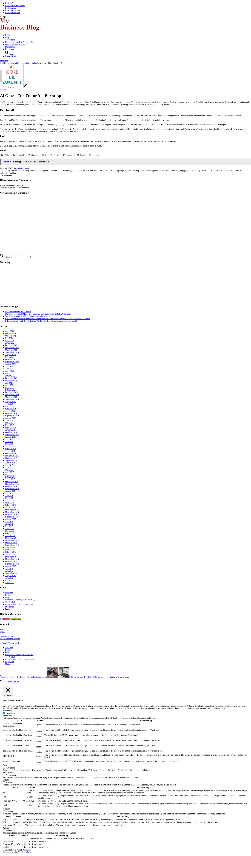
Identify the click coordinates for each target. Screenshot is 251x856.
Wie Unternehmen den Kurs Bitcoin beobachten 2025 (27, 316)
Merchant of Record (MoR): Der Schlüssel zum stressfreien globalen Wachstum (38, 314)
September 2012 (12, 573)
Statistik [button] (6, 780)
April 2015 (9, 528)
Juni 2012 (9, 578)
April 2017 (9, 472)
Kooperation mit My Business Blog (20, 600)
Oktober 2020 (11, 397)
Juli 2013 (9, 568)
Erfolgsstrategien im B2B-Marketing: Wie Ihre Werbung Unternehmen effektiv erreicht (41, 321)
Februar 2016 (10, 505)
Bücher (3, 89)
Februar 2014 (10, 552)
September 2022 (12, 362)
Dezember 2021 (11, 378)
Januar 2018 (10, 451)
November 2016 (12, 484)
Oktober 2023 (11, 350)
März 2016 (9, 503)
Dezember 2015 (11, 510)
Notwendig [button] (7, 710)
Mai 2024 (9, 338)
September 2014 (12, 545)
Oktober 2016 (11, 486)
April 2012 (9, 583)
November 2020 (12, 394)
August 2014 (10, 547)
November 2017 (12, 456)
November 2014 (12, 540)
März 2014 (9, 550)
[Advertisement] (78, 284)
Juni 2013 (9, 571)
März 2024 (9, 340)
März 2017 (9, 474)
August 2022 (10, 364)
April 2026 (9, 331)
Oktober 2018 (11, 432)
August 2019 (10, 418)
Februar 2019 (10, 427)
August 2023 (10, 354)
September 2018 (12, 434)
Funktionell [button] (7, 765)
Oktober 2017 (11, 458)
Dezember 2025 (11, 333)
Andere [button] (6, 828)
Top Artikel (10, 602)
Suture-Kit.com (6, 636)
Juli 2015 (9, 521)
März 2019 (9, 425)
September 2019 (12, 416)
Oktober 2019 (11, 413)
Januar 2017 (10, 479)
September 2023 (12, 352)
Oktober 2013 (11, 561)
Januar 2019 (10, 430)
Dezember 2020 (11, 392)
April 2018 (9, 446)
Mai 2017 (9, 470)
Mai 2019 (9, 423)
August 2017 (10, 463)
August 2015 (10, 519)
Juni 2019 (9, 420)
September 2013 (12, 564)
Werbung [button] (6, 809)
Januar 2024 (10, 343)
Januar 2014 (10, 554)
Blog (7, 597)
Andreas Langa (22, 168)
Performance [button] (8, 772)
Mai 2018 (9, 444)
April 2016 (9, 500)
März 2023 (9, 357)
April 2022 (9, 371)
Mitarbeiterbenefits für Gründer (18, 311)
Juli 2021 (9, 383)
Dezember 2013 (11, 557)
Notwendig (10, 713)
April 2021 (9, 385)
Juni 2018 (9, 441)
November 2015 (12, 512)
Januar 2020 (10, 411)
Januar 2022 (10, 376)
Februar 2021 (10, 390)
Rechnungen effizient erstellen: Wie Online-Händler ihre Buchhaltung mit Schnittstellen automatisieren (47, 318)
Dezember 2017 (11, 453)
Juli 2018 (9, 439)
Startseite (4, 61)
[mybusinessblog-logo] (19, 31)
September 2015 (12, 517)
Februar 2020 (10, 409)
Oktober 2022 (11, 359)
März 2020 (9, 406)
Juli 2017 (9, 465)
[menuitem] (128, 35)
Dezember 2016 (11, 481)
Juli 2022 (9, 366)
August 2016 (10, 491)
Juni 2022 (9, 369)
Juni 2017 (9, 467)
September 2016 (12, 488)
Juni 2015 (9, 524)
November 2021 (12, 380)
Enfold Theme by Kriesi (12, 643)
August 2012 (10, 575)
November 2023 (12, 347)
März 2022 (9, 373)
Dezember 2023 (11, 345)
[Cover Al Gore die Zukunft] (13, 87)
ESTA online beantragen (10, 639)
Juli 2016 (9, 493)
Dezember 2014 (11, 538)
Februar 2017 (10, 477)
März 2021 (9, 387)
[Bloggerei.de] (5, 619)
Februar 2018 (10, 449)
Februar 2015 (10, 533)
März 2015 (9, 531)
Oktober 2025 (11, 336)
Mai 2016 (9, 498)
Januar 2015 (10, 535)
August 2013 (10, 566)
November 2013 (12, 559)
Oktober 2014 (11, 543)
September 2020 (12, 399)
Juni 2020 (9, 404)
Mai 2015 (9, 526)
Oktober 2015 (11, 514)
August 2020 (10, 402)
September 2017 (12, 460)
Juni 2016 (9, 496)
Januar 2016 (10, 507)
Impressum (9, 607)
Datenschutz (10, 609)
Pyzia (7, 595)
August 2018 (10, 437)
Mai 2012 (9, 580)
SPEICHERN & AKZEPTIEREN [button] (17, 850)
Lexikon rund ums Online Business (19, 604)
